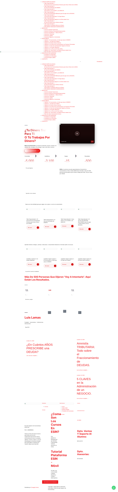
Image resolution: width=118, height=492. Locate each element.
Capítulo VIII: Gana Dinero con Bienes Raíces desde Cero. (57, 50)
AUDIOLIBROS (45, 38)
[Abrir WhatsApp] (114, 488)
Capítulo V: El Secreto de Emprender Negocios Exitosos (57, 45)
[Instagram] (61, 416)
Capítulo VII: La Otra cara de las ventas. (53, 48)
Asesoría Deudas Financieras (51, 29)
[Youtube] (65, 416)
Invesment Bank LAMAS (49, 57)
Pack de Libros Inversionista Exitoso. (52, 51)
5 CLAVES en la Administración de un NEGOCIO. (86, 386)
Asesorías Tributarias (49, 34)
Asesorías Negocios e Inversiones (52, 37)
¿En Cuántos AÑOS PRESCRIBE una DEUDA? (39, 348)
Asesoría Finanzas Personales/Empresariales (54, 31)
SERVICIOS (44, 28)
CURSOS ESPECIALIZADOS (48, 1)
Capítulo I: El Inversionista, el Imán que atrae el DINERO (57, 40)
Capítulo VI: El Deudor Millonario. (52, 47)
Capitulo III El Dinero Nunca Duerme (52, 42)
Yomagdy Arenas (35, 487)
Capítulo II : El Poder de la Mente (51, 41)
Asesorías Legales (48, 35)
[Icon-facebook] (60, 416)
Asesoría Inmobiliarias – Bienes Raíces (53, 32)
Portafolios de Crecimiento (50, 56)
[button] (59, 61)
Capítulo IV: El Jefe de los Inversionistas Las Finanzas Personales (59, 44)
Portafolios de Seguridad (49, 54)
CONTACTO (44, 59)
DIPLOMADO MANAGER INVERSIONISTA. (54, 26)
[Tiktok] (62, 416)
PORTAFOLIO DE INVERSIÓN (49, 53)
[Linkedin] (64, 416)
